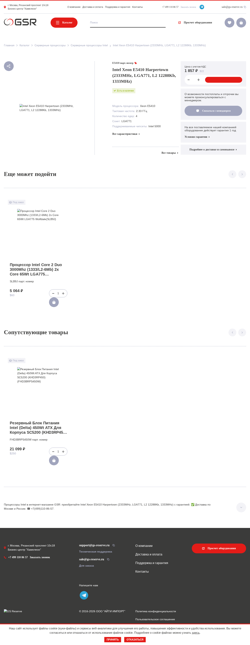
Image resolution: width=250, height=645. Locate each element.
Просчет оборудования (198, 22)
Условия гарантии (196, 136)
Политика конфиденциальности (155, 611)
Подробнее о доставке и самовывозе (211, 149)
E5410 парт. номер (122, 62)
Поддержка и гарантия (117, 7)
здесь (196, 632)
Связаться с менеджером (216, 110)
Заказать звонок (188, 7)
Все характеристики (124, 133)
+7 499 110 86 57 (18, 557)
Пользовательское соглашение (155, 619)
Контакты (137, 7)
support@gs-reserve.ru (94, 545)
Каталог (67, 22)
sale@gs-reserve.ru (232, 6)
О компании (73, 7)
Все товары (169, 152)
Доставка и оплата (92, 7)
